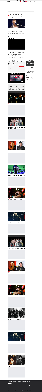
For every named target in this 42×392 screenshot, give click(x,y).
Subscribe (28, 1)
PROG (25, 0)
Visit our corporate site (27, 381)
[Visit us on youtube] (26, 1)
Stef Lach (11, 15)
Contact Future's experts (16, 385)
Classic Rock (13, 15)
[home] (8, 3)
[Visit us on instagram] (25, 1)
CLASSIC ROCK (20, 0)
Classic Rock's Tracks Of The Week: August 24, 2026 (30, 75)
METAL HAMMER (23, 0)
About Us (9, 385)
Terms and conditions (23, 385)
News (8, 15)
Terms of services (15, 68)
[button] (34, 1)
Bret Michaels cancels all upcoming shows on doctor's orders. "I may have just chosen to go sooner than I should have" (30, 78)
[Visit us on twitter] (24, 1)
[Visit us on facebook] (23, 1)
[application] (16, 44)
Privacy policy (29, 385)
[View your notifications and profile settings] (31, 1)
